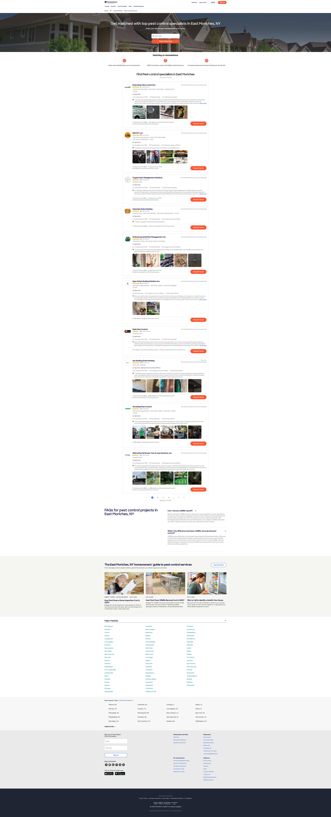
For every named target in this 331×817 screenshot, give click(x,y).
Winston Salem (151, 679)
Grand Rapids (150, 642)
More (130, 6)
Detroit (148, 639)
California (160, 803)
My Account (207, 737)
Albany (148, 660)
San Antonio (191, 664)
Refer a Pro (206, 745)
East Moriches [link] (118, 11)
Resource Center (208, 742)
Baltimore (149, 632)
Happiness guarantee (209, 777)
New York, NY (200, 713)
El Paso (189, 654)
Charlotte (149, 670)
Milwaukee (190, 685)
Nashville (190, 645)
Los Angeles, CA (172, 709)
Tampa (106, 682)
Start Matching (165, 41)
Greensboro (150, 673)
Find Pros (176, 737)
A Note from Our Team (210, 751)
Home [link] (106, 11)
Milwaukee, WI (114, 713)
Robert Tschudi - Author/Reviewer (116, 597)
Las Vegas (149, 657)
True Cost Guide (208, 740)
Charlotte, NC (142, 705)
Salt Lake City (191, 667)
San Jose (107, 657)
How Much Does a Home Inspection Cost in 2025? (122, 601)
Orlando (107, 679)
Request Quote (198, 123)
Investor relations (208, 771)
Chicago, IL (170, 705)
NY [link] (111, 11)
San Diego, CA (114, 721)
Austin (189, 648)
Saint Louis (149, 654)
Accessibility (174, 803)
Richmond (190, 673)
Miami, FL (198, 709)
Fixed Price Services (179, 742)
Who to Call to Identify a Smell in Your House (205, 600)
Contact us (206, 774)
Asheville (149, 667)
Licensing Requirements (210, 754)
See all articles (219, 565)
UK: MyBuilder (188, 798)
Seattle (189, 679)
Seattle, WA (171, 721)
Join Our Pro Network (179, 763)
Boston (148, 636)
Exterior (113, 6)
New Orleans (150, 629)
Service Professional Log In (181, 760)
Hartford (107, 664)
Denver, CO (113, 709)
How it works (207, 760)
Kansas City (150, 651)
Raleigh (148, 676)
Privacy (155, 803)
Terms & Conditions (176, 806)
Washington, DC (201, 721)
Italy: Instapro (165, 798)
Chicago (107, 688)
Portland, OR (142, 717)
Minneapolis (150, 645)
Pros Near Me (207, 748)
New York (149, 664)
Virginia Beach (192, 676)
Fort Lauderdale (110, 670)
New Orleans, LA (172, 713)
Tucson (106, 632)
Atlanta (107, 685)
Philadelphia (191, 632)
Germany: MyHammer (155, 798)
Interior (107, 6)
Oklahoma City (151, 691)
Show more (203, 103)
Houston (190, 660)
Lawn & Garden (122, 6)
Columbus (149, 688)
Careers (205, 766)
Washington (108, 667)
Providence (191, 639)
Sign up (116, 755)
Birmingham (108, 626)
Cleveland (149, 685)
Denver (107, 660)
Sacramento (108, 648)
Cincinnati (149, 682)
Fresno (106, 636)
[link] (165, 88)
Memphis (190, 642)
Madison (190, 682)
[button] (139, 112)
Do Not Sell (167, 803)
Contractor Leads (178, 769)
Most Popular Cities (111, 700)
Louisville (149, 626)
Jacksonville (108, 673)
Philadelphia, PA (114, 717)
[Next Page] (184, 498)
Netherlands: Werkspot (177, 798)
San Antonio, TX (201, 717)
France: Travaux (143, 798)
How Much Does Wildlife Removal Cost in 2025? (165, 600)
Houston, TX (142, 709)
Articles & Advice (138, 6)
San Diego (108, 651)
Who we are (207, 763)
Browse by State (126, 700)
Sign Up (222, 2)
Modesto (107, 645)
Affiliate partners (208, 780)
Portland (190, 626)
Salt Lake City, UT (173, 717)
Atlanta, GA (113, 705)
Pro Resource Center (179, 766)
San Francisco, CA (144, 721)
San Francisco (109, 654)
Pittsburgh (190, 636)
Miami (106, 676)
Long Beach (108, 639)
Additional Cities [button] (109, 726)
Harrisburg (190, 629)
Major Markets (111, 620)
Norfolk (189, 670)
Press (205, 769)
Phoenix (107, 629)
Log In (213, 2)
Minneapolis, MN (143, 713)
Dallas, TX (198, 705)
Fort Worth (191, 657)
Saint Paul (149, 648)
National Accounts (179, 771)
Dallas (189, 651)
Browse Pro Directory (179, 740)
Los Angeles (108, 642)
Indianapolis (108, 691)
